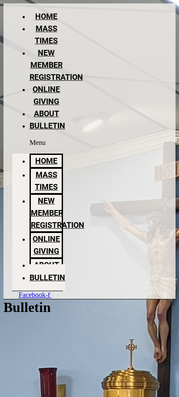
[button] (37, 143)
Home (46, 16)
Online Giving (46, 245)
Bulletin (47, 125)
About (46, 113)
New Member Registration (56, 65)
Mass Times (46, 180)
